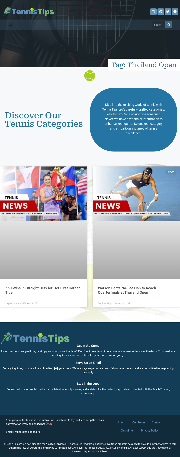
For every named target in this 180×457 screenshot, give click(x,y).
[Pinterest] (161, 11)
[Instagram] (153, 11)
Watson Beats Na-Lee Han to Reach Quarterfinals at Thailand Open (127, 290)
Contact (157, 422)
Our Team (138, 422)
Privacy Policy (150, 430)
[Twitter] (168, 11)
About (121, 422)
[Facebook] (175, 11)
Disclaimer (127, 430)
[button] (11, 25)
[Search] (168, 24)
